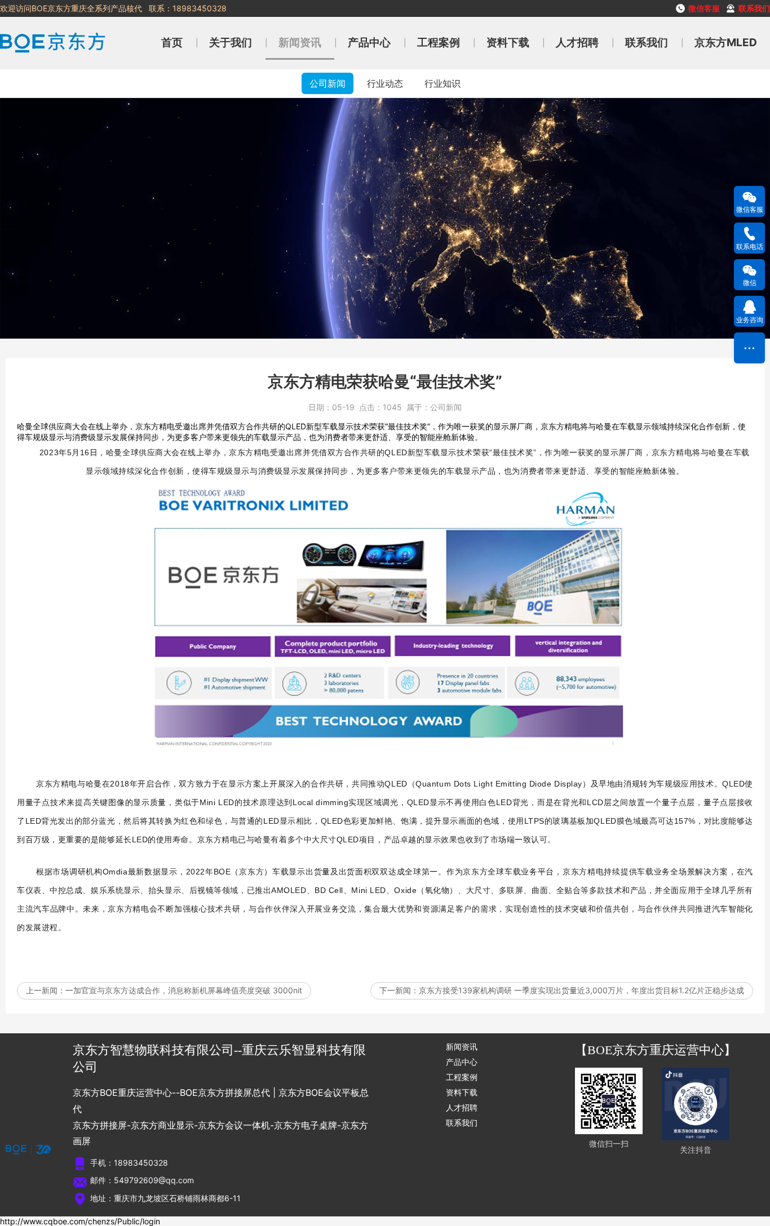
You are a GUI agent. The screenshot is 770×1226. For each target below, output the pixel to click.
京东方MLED (725, 42)
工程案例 (438, 42)
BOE (222, 871)
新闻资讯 (299, 42)
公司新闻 (327, 83)
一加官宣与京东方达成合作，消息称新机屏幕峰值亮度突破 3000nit (183, 990)
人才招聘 (577, 42)
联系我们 (646, 42)
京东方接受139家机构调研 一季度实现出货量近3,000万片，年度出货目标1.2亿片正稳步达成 (581, 990)
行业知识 (442, 83)
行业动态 (385, 83)
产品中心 (369, 42)
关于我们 (230, 42)
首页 (172, 42)
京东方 (241, 452)
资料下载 (507, 42)
